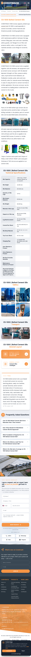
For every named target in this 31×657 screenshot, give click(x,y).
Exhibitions (3, 587)
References (23, 582)
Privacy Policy (15, 640)
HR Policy (3, 591)
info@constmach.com (7, 628)
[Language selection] (24, 3)
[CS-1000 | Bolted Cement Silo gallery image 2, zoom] (23, 295)
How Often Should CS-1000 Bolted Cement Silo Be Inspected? (13, 428)
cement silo (4, 26)
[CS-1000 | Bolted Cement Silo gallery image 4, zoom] (23, 310)
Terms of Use (24, 640)
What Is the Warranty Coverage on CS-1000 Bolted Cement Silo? (14, 450)
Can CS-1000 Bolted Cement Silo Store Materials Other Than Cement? (14, 421)
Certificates (4, 589)
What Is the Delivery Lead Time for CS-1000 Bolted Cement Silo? (13, 443)
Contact (23, 589)
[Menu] (28, 3)
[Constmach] (10, 3)
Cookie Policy (7, 640)
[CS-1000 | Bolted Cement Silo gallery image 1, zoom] (8, 295)
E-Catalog (23, 584)
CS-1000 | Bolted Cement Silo (8, 14)
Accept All (9, 650)
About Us (3, 582)
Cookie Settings (17, 653)
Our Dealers (24, 587)
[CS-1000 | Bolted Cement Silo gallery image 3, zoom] (8, 310)
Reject (23, 650)
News (2, 584)
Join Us (15, 571)
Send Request (14, 524)
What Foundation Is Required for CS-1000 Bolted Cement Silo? (13, 435)
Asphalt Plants (14, 594)
